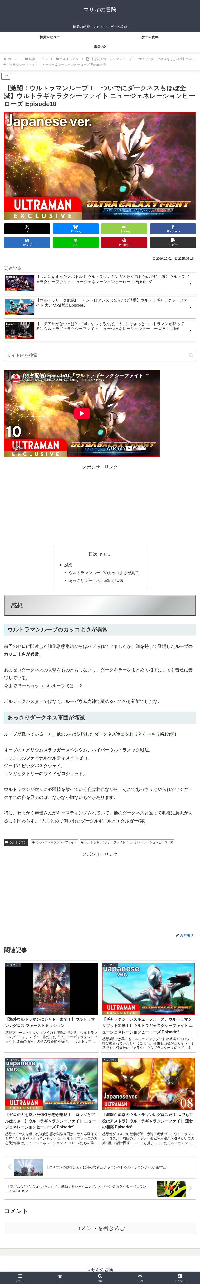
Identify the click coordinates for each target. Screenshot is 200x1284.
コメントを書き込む (100, 1228)
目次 (93, 554)
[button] (173, 242)
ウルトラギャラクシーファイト (56, 842)
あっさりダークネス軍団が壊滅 (96, 580)
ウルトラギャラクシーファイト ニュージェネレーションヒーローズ (128, 842)
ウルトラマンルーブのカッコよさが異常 (104, 573)
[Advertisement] (100, 505)
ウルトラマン (18, 842)
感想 (68, 565)
